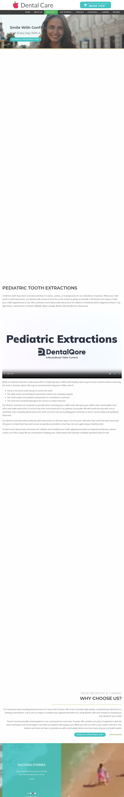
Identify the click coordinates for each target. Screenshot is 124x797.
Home (27, 12)
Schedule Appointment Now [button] (25, 39)
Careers (105, 12)
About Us (38, 12)
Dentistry (50, 12)
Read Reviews (115, 734)
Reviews (116, 12)
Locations (92, 12)
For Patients (65, 12)
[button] (95, 5)
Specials (80, 12)
